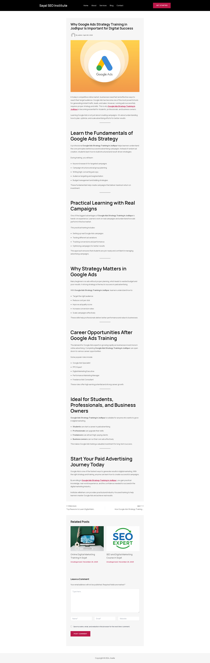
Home (86, 5)
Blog (111, 5)
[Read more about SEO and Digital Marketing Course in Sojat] (123, 538)
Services (103, 5)
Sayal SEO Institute (53, 5)
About (93, 5)
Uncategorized (76, 562)
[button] (162, 5)
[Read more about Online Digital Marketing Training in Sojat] (87, 538)
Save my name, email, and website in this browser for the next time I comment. (101, 627)
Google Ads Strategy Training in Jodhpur (99, 480)
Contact (120, 5)
